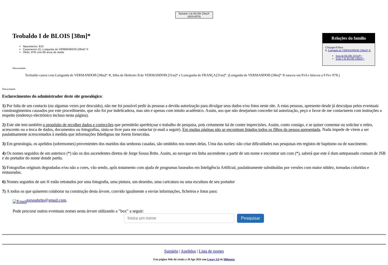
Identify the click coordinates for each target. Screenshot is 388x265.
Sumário (171, 251)
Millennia (229, 259)
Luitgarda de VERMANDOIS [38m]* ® (349, 50)
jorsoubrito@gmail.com (46, 200)
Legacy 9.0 (213, 259)
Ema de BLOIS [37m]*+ (349, 55)
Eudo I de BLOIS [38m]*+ (350, 58)
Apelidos (188, 251)
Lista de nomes (211, 251)
